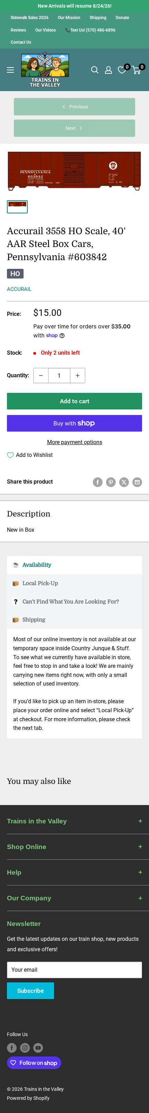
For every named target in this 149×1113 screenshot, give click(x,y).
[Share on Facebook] (98, 482)
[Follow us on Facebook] (12, 1048)
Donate (122, 17)
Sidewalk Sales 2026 (30, 17)
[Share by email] (137, 482)
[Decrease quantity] (41, 375)
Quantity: (18, 375)
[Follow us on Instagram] (25, 1048)
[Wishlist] (122, 70)
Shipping (98, 17)
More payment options (74, 442)
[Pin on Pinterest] (111, 482)
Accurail (19, 289)
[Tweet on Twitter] (124, 482)
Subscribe (30, 990)
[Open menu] (10, 70)
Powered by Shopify (28, 1098)
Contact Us (21, 42)
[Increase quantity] (77, 375)
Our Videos (45, 30)
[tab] (74, 565)
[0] (136, 70)
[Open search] (95, 70)
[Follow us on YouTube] (38, 1048)
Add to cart (74, 401)
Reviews (18, 30)
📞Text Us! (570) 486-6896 (90, 30)
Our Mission (69, 17)
